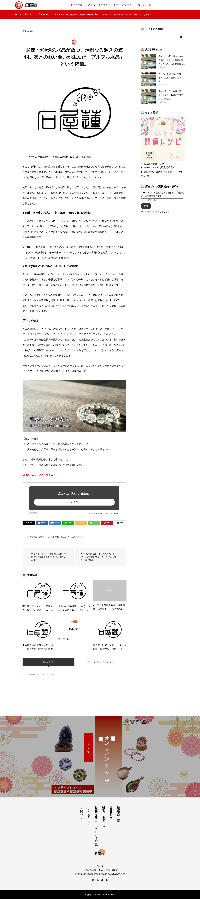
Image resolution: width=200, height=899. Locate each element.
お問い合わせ (81, 811)
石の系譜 (90, 5)
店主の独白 (28, 31)
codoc (116, 513)
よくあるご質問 (89, 812)
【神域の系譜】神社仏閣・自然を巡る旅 (111, 809)
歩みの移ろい (66, 537)
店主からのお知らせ (124, 5)
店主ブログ (104, 5)
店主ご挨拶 (76, 5)
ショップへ (88, 747)
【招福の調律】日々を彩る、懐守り (118, 812)
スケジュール (144, 5)
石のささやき (77, 537)
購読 (146, 206)
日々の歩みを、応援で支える (38, 475)
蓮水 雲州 (99, 513)
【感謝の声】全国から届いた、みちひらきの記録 (96, 823)
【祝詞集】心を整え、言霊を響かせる (103, 815)
